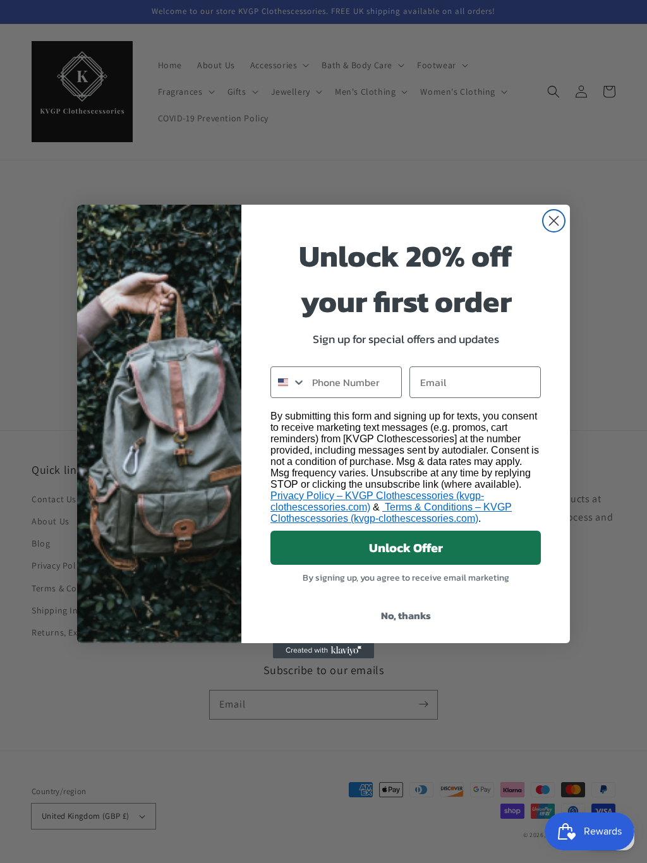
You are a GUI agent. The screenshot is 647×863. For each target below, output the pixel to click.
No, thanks (406, 615)
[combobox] (288, 382)
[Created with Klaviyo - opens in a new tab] (323, 650)
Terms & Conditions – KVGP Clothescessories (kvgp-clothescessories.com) (391, 513)
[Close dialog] (554, 221)
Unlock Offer (406, 547)
